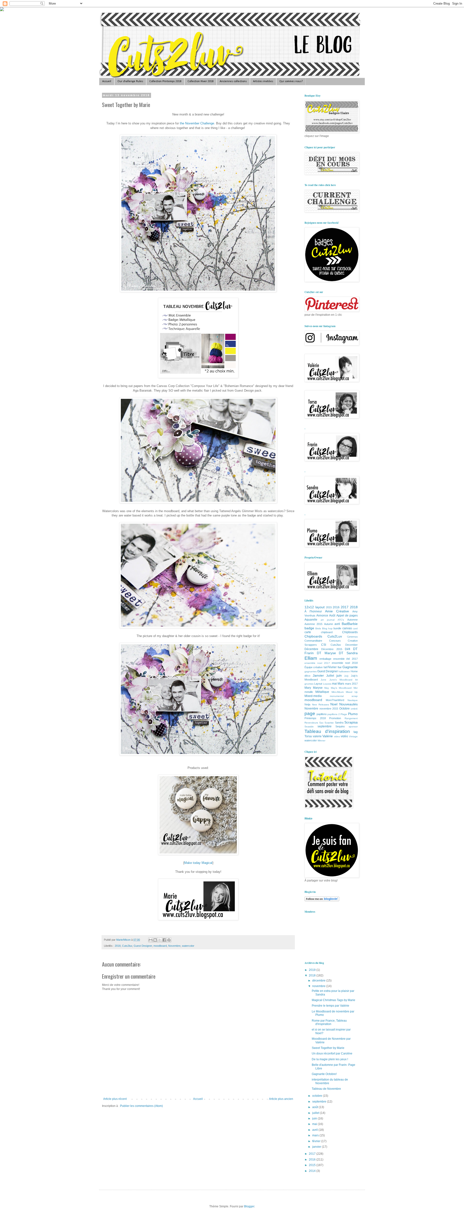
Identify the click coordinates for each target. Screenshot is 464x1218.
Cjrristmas (352, 636)
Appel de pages (347, 615)
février (316, 1141)
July (346, 675)
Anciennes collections (233, 81)
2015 (329, 607)
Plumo (353, 714)
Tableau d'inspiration (327, 731)
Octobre (344, 708)
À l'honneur (313, 611)
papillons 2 (333, 714)
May (326, 688)
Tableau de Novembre (326, 1088)
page (309, 713)
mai (334, 683)
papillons (322, 714)
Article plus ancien (281, 1099)
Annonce (322, 615)
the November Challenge (197, 123)
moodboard (160, 945)
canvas (347, 628)
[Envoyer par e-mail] (150, 940)
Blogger (249, 1206)
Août (332, 615)
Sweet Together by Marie (328, 1048)
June (323, 679)
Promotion (335, 718)
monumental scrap (344, 696)
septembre (325, 726)
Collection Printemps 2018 (165, 81)
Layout (318, 683)
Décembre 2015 (331, 649)
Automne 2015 (313, 624)
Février (332, 667)
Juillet (330, 675)
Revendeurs (311, 722)
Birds (318, 628)
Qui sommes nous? (291, 81)
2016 (336, 607)
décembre (319, 980)
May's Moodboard (341, 688)
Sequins (340, 726)
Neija (307, 704)
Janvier (318, 675)
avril (337, 624)
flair (340, 667)
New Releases (320, 704)
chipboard (327, 632)
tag (356, 732)
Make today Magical (198, 863)
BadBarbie (350, 624)
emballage (325, 658)
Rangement (351, 718)
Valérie (327, 736)
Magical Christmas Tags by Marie (333, 1000)
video (337, 736)
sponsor (353, 726)
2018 (118, 945)
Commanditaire (313, 640)
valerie (317, 736)
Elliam (310, 658)
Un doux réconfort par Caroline (332, 1053)
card (355, 628)
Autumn (328, 624)
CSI (323, 644)
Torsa (308, 736)
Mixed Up (352, 692)
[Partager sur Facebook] (164, 940)
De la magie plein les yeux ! (330, 1059)
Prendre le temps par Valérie (330, 1005)
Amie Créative (337, 611)
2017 (344, 607)
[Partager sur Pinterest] (169, 940)
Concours (335, 640)
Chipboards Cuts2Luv (323, 636)
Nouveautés (348, 704)
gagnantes (310, 671)
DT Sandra (348, 653)
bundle (337, 628)
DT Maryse (326, 653)
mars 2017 (351, 683)
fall (325, 667)
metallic (308, 691)
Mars (341, 683)
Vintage (353, 736)
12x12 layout (314, 607)
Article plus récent (115, 1099)
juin (339, 675)
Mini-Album (338, 692)
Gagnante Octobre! (324, 1074)
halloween (344, 671)
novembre (319, 986)
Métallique (322, 692)
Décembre (311, 649)
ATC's (341, 619)
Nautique (353, 700)
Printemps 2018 (315, 718)
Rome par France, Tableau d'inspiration (329, 1022)
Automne (352, 619)
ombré (354, 708)
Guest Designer (143, 945)
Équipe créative (313, 667)
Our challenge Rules (130, 81)
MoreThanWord (335, 700)
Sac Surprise (326, 722)
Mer (356, 688)
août (315, 1107)
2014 (312, 1171)
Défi (347, 649)
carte (307, 632)
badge (309, 628)
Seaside (309, 726)
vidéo (344, 736)
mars (315, 1135)
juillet (316, 1113)
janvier (317, 1146)
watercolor (188, 945)
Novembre (174, 945)
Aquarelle (310, 619)
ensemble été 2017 (345, 658)
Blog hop (327, 628)
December (351, 644)
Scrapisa (351, 722)
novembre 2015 (328, 708)
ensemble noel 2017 (317, 663)
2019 (312, 970)
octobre (317, 1095)
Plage (344, 714)
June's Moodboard (340, 679)
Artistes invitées (263, 81)
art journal (327, 619)
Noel (333, 704)
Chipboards (350, 632)
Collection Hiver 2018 (200, 81)
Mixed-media (313, 696)
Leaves (327, 683)
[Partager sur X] (159, 940)
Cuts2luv (127, 945)
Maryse (318, 687)
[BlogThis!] (155, 940)
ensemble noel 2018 (345, 662)
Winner (321, 740)
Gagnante (350, 667)
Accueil (106, 81)
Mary (307, 687)
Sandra (339, 722)
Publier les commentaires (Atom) (141, 1106)
